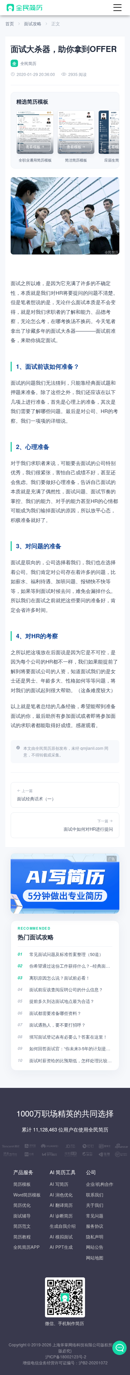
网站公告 (94, 1247)
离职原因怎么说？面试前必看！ (59, 978)
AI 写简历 (59, 1184)
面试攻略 (32, 23)
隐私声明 (94, 1236)
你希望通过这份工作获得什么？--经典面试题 (70, 966)
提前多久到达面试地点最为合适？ (61, 1001)
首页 (9, 23)
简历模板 (22, 1184)
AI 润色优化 (61, 1194)
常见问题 (94, 1215)
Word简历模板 (27, 1194)
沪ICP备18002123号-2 (65, 1356)
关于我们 (94, 1205)
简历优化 (22, 1205)
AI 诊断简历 (61, 1215)
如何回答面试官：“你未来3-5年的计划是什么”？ (70, 1048)
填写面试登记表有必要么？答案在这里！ (68, 1037)
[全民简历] (24, 7)
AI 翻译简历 (61, 1205)
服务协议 (94, 1226)
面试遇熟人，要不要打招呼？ (57, 1025)
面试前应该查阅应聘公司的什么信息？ (66, 989)
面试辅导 (22, 1215)
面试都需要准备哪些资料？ (55, 1013)
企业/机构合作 (99, 1184)
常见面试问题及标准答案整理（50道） (66, 954)
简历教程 (22, 1236)
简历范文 (22, 1226)
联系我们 (94, 1194)
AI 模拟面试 (61, 1236)
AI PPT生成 (61, 1247)
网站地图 (94, 1257)
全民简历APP (26, 1247)
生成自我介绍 (63, 1226)
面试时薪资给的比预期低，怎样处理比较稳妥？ (70, 1060)
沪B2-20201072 (93, 1362)
